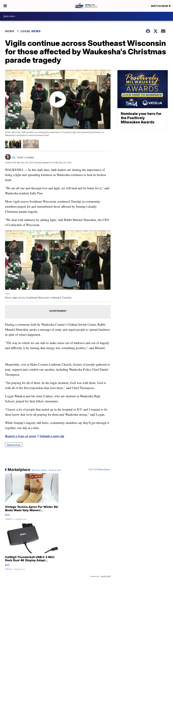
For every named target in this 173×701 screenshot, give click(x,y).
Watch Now (160, 6)
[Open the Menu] (5, 6)
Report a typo (13, 444)
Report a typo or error (20, 436)
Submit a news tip (52, 436)
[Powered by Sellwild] (105, 576)
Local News (31, 31)
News (9, 31)
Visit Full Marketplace (99, 469)
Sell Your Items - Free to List (46, 470)
